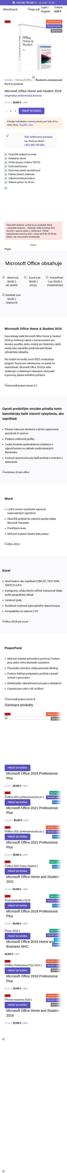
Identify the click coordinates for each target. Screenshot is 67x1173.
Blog (4, 1114)
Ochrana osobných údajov (15, 1149)
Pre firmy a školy (10, 1098)
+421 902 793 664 (25, 2)
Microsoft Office (24, 80)
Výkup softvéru (9, 1093)
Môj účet (6, 1109)
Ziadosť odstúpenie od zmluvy (17, 1154)
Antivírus (6, 1063)
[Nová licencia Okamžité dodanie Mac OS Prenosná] (12, 930)
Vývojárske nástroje (12, 1074)
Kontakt (6, 1119)
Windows (6, 1058)
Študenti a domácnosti (49, 80)
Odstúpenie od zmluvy (13, 1139)
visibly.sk (6, 1164)
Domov (9, 80)
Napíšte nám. (26, 125)
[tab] (33, 245)
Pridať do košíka (31, 111)
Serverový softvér (11, 1068)
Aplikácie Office (9, 1079)
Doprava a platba (10, 1144)
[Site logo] (33, 9)
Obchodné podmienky (13, 1133)
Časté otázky (8, 1103)
